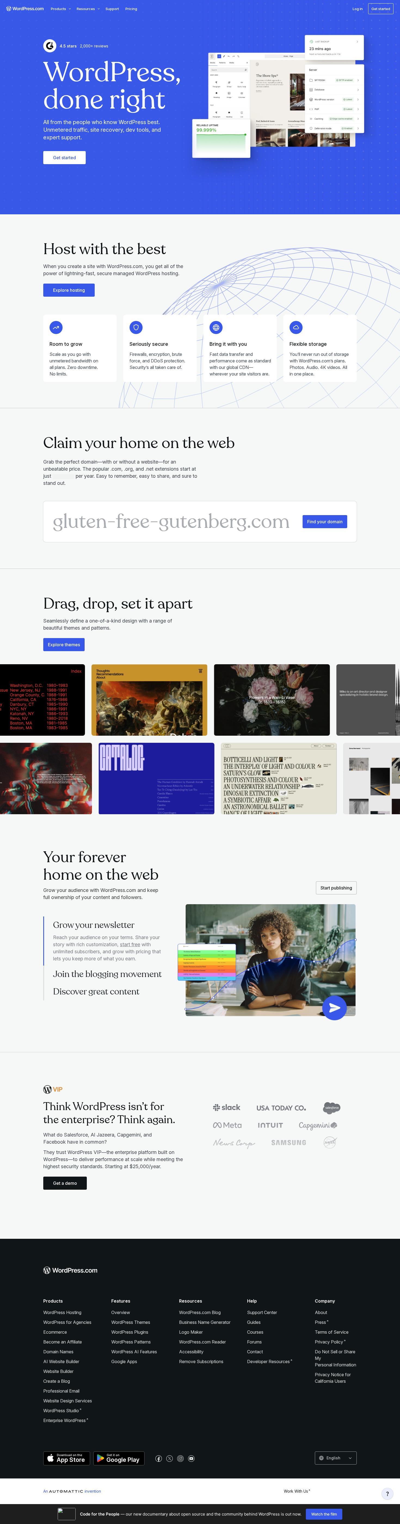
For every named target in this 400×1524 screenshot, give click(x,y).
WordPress (61, 1410)
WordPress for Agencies (67, 1322)
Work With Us (296, 1491)
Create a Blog (56, 1381)
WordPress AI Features (134, 1351)
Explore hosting (69, 290)
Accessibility (191, 1351)
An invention (72, 1491)
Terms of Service (332, 1332)
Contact (255, 1351)
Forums (254, 1342)
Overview (120, 1312)
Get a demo (65, 1183)
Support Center (262, 1312)
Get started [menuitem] (380, 9)
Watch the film (324, 1514)
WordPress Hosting (62, 1312)
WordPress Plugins (129, 1332)
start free (130, 944)
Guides (254, 1322)
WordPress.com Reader (202, 1342)
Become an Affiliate (62, 1342)
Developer (268, 1361)
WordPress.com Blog (200, 1312)
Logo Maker (191, 1332)
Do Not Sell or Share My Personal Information (335, 1358)
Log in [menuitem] (358, 9)
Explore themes (64, 644)
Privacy (329, 1342)
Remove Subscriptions (201, 1361)
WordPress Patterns (131, 1342)
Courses (255, 1332)
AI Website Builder (61, 1361)
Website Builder (58, 1371)
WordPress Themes (130, 1322)
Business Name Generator (204, 1322)
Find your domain (325, 521)
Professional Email (61, 1391)
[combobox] (336, 1458)
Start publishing (336, 888)
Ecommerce (55, 1332)
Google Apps (124, 1361)
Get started (64, 157)
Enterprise (64, 1420)
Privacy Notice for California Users (333, 1378)
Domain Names (58, 1351)
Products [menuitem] (58, 9)
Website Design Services (67, 1400)
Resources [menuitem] (86, 9)
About (321, 1312)
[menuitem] (24, 8)
